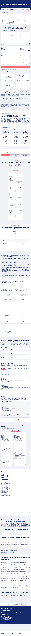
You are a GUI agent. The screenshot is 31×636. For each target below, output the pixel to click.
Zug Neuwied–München (24, 580)
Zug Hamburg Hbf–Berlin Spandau (6, 564)
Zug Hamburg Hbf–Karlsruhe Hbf (25, 544)
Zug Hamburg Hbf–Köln (24, 542)
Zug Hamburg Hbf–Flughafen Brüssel (6, 567)
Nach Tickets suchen (8, 77)
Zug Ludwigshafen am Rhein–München (7, 583)
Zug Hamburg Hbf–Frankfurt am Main (16, 540)
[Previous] (3, 237)
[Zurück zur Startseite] (2, 1)
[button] (19, 10)
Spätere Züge (19, 218)
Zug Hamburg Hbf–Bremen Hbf (5, 571)
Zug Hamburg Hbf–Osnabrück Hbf (6, 544)
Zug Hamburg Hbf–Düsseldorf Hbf (16, 571)
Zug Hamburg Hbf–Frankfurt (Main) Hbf (7, 542)
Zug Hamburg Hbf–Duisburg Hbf (25, 573)
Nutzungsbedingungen (20, 633)
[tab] (5, 30)
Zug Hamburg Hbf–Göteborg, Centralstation (7, 574)
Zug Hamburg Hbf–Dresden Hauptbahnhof (17, 569)
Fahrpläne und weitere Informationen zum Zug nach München (7, 553)
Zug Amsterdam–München (5, 598)
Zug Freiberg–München (24, 585)
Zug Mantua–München (14, 574)
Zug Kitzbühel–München (14, 595)
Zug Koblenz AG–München (24, 582)
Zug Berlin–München (4, 595)
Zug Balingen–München (4, 576)
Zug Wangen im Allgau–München (16, 585)
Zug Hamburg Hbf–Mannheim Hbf (16, 562)
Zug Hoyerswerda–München (5, 582)
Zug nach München (9, 604)
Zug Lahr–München (13, 578)
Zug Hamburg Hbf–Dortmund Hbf (25, 569)
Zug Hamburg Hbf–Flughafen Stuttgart (16, 573)
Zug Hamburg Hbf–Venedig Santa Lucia (17, 564)
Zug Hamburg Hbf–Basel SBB (5, 569)
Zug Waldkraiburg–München (24, 578)
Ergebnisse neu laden (15, 170)
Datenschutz (27, 633)
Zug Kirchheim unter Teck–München (6, 585)
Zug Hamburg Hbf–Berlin (4, 562)
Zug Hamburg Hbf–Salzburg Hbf (15, 567)
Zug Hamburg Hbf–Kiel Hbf (15, 544)
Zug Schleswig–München (4, 578)
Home (2, 604)
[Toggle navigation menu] (29, 1)
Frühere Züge (12, 218)
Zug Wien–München (23, 595)
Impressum (14, 633)
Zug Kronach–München (14, 580)
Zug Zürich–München (4, 600)
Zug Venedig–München (23, 598)
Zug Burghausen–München (15, 582)
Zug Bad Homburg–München (24, 576)
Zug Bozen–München (14, 598)
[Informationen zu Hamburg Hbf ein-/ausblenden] (29, 532)
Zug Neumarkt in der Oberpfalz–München (7, 587)
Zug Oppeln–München (23, 574)
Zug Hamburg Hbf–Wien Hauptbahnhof (7, 573)
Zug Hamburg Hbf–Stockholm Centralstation (7, 540)
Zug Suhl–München (4, 580)
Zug (4, 604)
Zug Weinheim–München (14, 587)
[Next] (29, 28)
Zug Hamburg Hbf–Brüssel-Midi (25, 565)
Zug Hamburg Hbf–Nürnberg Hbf (16, 542)
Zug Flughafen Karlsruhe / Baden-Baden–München (18, 583)
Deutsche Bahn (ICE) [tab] (15, 430)
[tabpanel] (15, 449)
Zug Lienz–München (14, 576)
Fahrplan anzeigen (8, 87)
